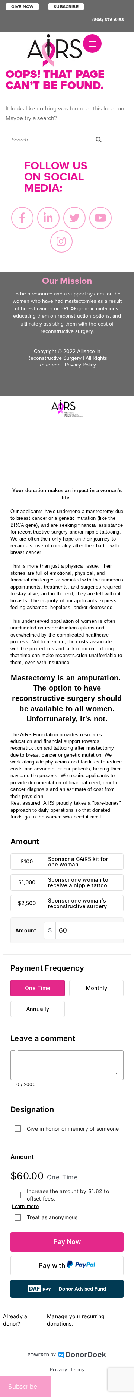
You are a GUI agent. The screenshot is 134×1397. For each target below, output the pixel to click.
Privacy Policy (80, 365)
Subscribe (66, 6)
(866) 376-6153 (108, 19)
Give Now (22, 6)
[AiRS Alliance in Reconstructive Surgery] (55, 50)
